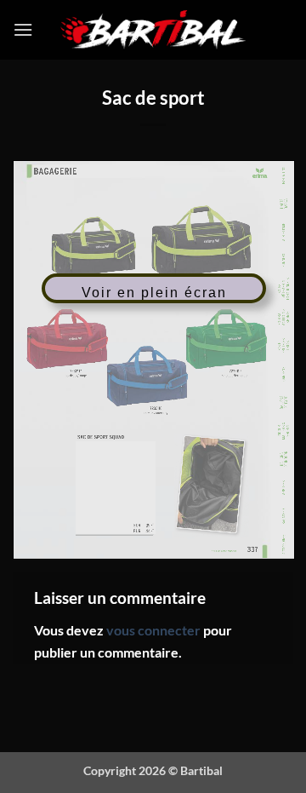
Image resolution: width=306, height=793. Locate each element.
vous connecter (153, 630)
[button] (23, 29)
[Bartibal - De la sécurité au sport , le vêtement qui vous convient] (153, 29)
